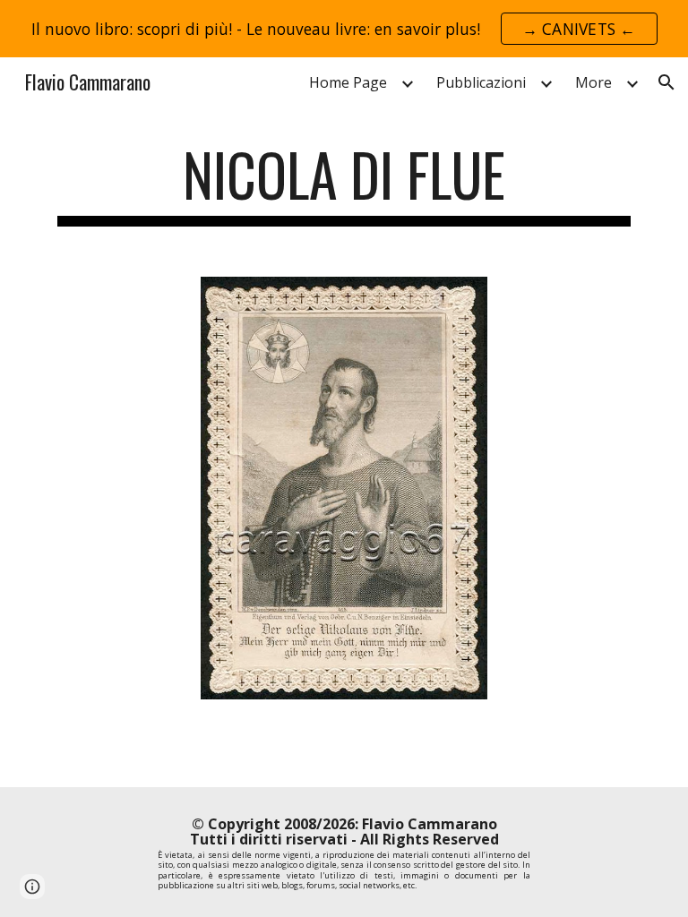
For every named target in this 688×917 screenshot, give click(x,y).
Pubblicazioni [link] (481, 82)
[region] (344, 28)
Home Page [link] (348, 82)
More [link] (593, 82)
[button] (666, 82)
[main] (343, 183)
